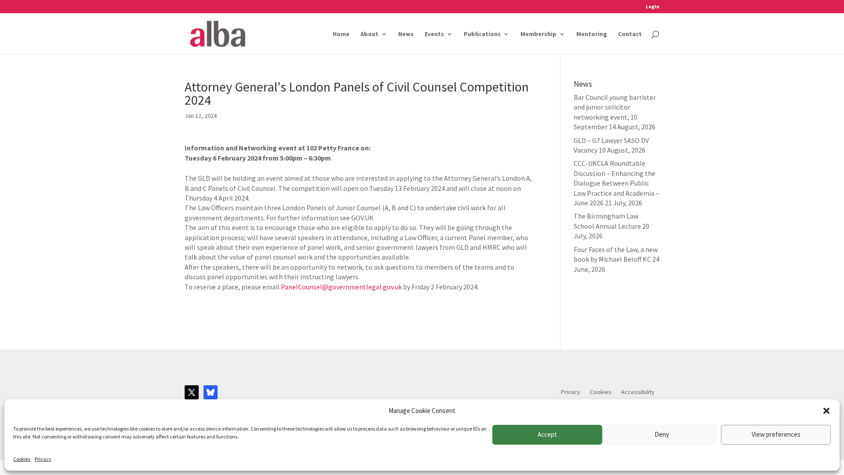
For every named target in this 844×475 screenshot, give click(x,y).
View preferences (776, 434)
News (406, 34)
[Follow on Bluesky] (211, 392)
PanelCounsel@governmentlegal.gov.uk (341, 286)
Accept (547, 434)
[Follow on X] (192, 392)
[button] (826, 410)
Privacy (43, 459)
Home (341, 34)
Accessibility (638, 392)
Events (434, 34)
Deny (662, 434)
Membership (538, 34)
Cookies (21, 459)
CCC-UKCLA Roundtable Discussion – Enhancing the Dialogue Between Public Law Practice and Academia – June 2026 (616, 183)
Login (652, 7)
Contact (630, 34)
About (369, 34)
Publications (482, 34)
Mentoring (591, 34)
